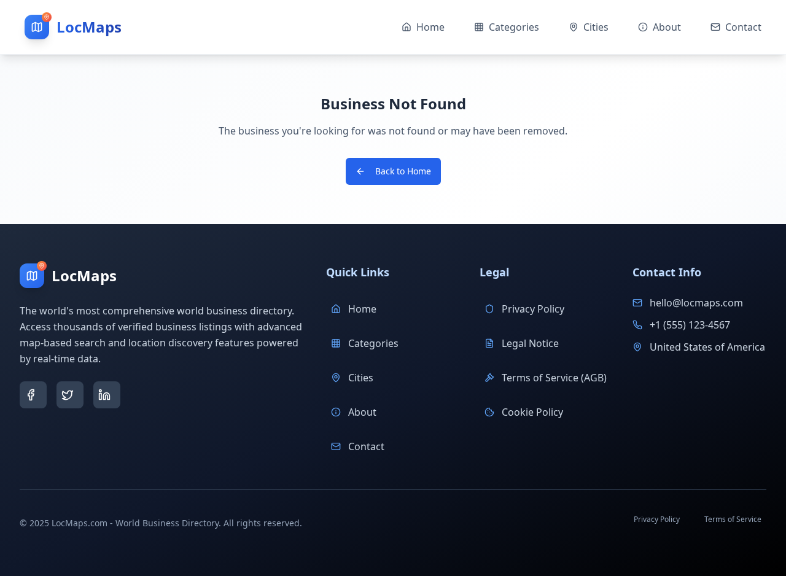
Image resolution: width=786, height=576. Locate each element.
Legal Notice (530, 343)
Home (362, 309)
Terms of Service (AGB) (554, 377)
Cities (360, 377)
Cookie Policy (532, 412)
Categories (373, 343)
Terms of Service (732, 519)
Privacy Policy (533, 309)
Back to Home (403, 171)
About (362, 412)
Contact (366, 446)
